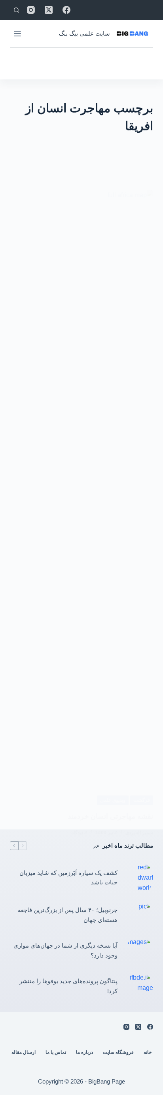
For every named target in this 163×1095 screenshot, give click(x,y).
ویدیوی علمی (112, 800)
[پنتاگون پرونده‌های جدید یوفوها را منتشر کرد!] (139, 986)
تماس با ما (55, 1052)
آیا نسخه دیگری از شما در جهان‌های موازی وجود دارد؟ (65, 950)
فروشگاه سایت (118, 1052)
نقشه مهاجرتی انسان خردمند (110, 816)
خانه (148, 1052)
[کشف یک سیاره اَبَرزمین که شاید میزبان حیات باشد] (139, 877)
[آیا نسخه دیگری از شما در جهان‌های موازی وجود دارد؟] (139, 951)
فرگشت (141, 800)
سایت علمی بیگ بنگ (84, 33)
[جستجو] (16, 10)
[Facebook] (66, 10)
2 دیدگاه (79, 832)
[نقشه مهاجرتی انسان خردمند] (82, 486)
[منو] (17, 33)
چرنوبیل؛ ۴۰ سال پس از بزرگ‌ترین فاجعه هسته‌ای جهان (68, 915)
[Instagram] (31, 10)
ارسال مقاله (23, 1052)
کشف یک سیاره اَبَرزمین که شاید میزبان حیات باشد (68, 877)
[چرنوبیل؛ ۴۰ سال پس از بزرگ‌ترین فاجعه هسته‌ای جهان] (139, 915)
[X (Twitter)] (49, 10)
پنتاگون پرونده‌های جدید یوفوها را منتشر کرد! (68, 986)
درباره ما (84, 1052)
